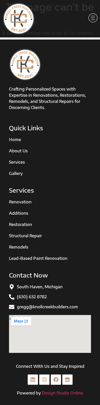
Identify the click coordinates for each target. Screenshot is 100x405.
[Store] (67, 379)
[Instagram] (44, 379)
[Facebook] (56, 379)
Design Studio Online (62, 393)
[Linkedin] (33, 379)
